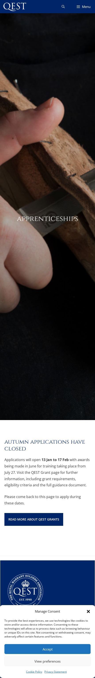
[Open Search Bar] (63, 6)
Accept (48, 649)
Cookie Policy (34, 672)
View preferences (47, 661)
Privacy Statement (55, 672)
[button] (88, 611)
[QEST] (14, 6)
